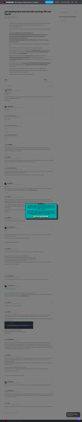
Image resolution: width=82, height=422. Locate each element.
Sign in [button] (72, 2)
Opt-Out (48, 214)
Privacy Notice (38, 212)
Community (57, 2)
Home (8, 2)
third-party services (33, 213)
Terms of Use (47, 212)
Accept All (37, 216)
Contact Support (49, 2)
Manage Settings (44, 216)
